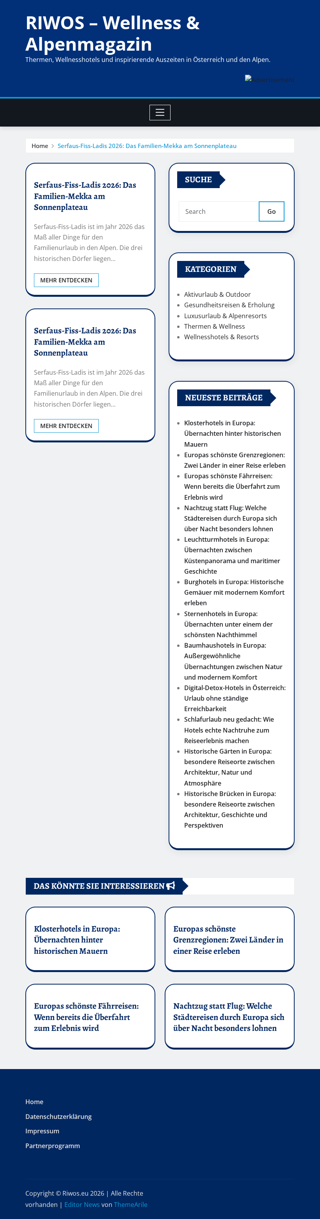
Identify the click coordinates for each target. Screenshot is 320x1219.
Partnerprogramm (52, 1145)
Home (40, 146)
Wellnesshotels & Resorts (221, 337)
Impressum (42, 1131)
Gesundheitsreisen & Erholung (229, 305)
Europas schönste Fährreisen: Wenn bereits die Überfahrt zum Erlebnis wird (232, 486)
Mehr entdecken (66, 280)
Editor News (82, 1204)
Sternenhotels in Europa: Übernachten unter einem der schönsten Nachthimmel (228, 624)
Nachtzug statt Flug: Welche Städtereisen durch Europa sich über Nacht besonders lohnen (230, 518)
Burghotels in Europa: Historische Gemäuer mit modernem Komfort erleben (234, 592)
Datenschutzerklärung (58, 1116)
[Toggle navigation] (160, 112)
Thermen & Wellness (214, 326)
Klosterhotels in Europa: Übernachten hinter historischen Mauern (232, 433)
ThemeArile (131, 1204)
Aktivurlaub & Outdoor (217, 294)
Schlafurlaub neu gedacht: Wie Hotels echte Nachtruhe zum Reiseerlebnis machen (229, 730)
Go (271, 211)
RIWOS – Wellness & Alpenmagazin (112, 33)
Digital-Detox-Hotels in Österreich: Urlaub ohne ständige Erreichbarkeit (235, 698)
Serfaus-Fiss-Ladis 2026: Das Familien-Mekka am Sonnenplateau (147, 146)
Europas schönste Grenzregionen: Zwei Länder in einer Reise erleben (228, 940)
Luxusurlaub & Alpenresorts (225, 316)
